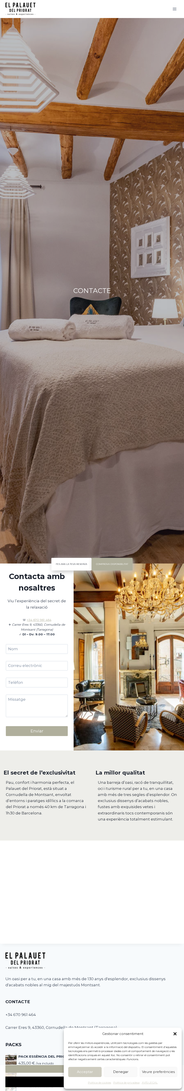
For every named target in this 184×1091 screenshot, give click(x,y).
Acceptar (85, 1072)
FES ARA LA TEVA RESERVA (71, 564)
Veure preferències (158, 1072)
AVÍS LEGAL (150, 1082)
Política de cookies (99, 1082)
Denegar (120, 1072)
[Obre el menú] (174, 8)
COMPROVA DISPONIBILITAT (112, 564)
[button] (175, 1034)
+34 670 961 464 (39, 620)
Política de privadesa (126, 1082)
